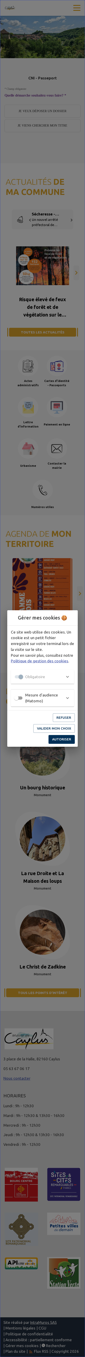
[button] (42, 677)
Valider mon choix (54, 728)
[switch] (16, 698)
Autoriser (61, 739)
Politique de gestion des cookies (39, 661)
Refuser (63, 717)
